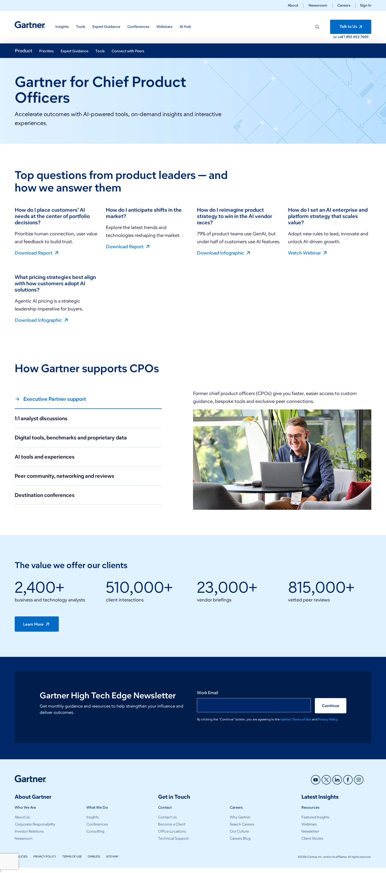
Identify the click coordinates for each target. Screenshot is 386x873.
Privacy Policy (44, 856)
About (293, 5)
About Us (22, 817)
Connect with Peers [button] (128, 51)
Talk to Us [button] (349, 26)
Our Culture (239, 831)
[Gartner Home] (30, 24)
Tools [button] (80, 26)
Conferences (97, 824)
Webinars (309, 824)
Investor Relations (29, 831)
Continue (330, 705)
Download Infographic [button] (221, 252)
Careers (344, 5)
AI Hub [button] (185, 26)
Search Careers (242, 824)
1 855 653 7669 (356, 37)
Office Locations (172, 831)
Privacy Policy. (328, 719)
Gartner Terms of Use (296, 719)
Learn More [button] (33, 624)
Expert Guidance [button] (106, 26)
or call (338, 37)
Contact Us (167, 817)
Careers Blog (240, 838)
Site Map (112, 856)
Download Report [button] (34, 252)
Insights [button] (62, 26)
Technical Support (173, 838)
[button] (363, 5)
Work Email (207, 692)
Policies (21, 856)
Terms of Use (72, 856)
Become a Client (171, 824)
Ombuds (94, 856)
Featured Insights (315, 817)
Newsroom (318, 5)
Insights (92, 817)
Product (23, 50)
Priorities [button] (46, 51)
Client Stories (312, 838)
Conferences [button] (138, 26)
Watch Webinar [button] (305, 252)
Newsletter (310, 831)
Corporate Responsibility (35, 824)
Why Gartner (240, 817)
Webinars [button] (165, 26)
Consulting (95, 831)
